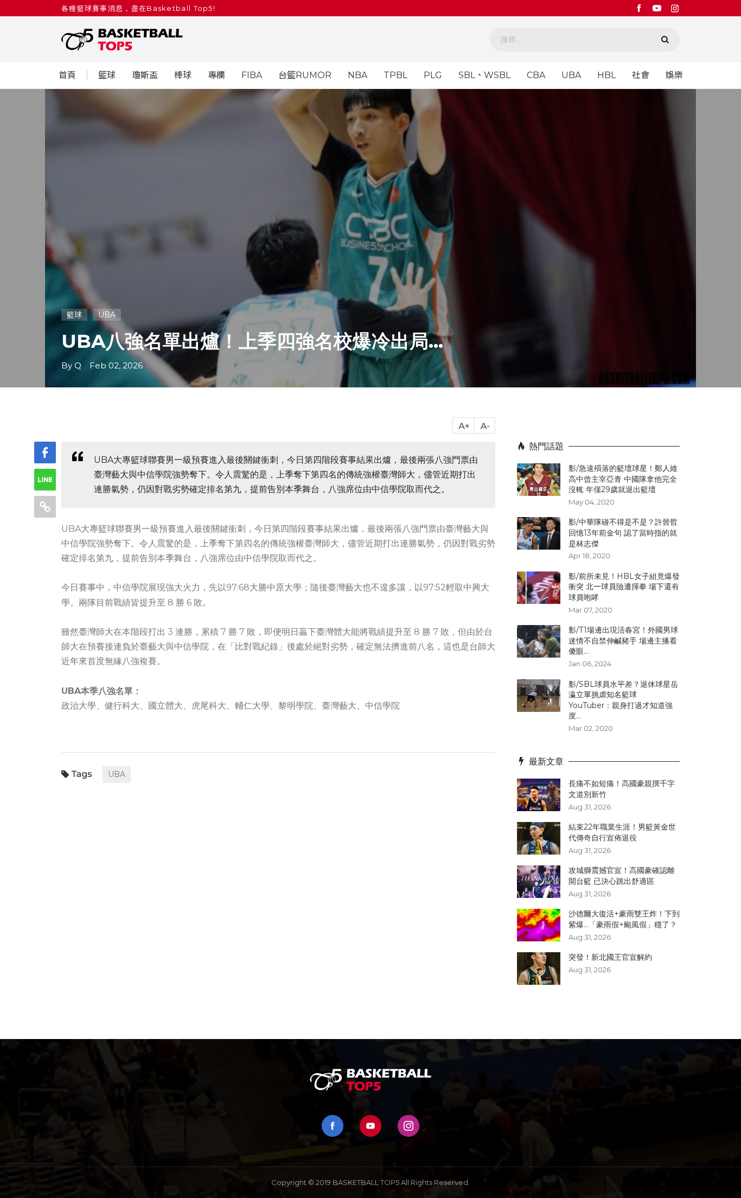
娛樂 (674, 75)
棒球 (182, 75)
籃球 (107, 75)
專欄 (216, 75)
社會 (640, 75)
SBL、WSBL (484, 75)
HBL (606, 75)
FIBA (251, 75)
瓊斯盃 (145, 75)
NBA (357, 75)
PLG (433, 75)
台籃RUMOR (304, 75)
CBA (536, 75)
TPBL (395, 75)
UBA (571, 75)
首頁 (67, 75)
